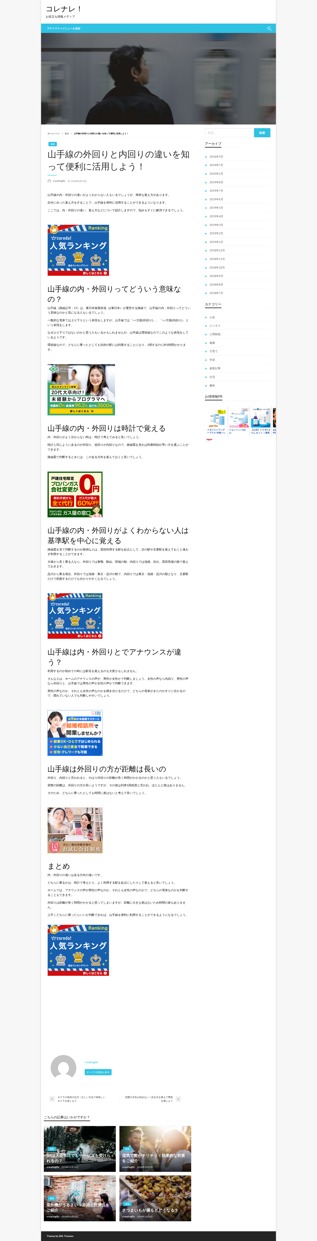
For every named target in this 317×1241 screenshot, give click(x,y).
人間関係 (215, 334)
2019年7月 (216, 190)
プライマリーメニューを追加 (63, 28)
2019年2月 (216, 233)
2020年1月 (216, 173)
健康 (212, 342)
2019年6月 (216, 199)
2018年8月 (216, 284)
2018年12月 (217, 250)
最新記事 (215, 368)
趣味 (212, 385)
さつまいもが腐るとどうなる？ (150, 1210)
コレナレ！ (64, 8)
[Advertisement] (158, 1009)
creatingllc (59, 180)
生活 (67, 133)
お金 (212, 317)
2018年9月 (216, 276)
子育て (213, 351)
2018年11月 (217, 259)
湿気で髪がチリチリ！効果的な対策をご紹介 (153, 1158)
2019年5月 (216, 207)
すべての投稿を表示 (98, 1072)
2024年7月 (216, 165)
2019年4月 (216, 216)
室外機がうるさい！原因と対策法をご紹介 (78, 1207)
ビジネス (215, 325)
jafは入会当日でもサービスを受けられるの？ (79, 1158)
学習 (212, 359)
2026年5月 (216, 156)
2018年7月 (216, 293)
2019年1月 (216, 241)
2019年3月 (216, 224)
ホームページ (54, 133)
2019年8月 (216, 182)
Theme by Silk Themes (60, 1236)
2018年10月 (217, 267)
